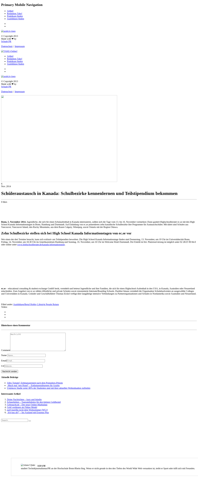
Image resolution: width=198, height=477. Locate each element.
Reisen (56, 304)
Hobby (33, 304)
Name (4, 355)
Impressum (20, 46)
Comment (5, 350)
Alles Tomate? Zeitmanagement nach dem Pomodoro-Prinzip (35, 383)
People (49, 304)
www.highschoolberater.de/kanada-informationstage (41, 244)
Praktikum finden (15, 16)
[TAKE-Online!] (9, 51)
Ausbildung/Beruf (21, 304)
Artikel (10, 11)
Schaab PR (6, 41)
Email (4, 360)
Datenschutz (6, 46)
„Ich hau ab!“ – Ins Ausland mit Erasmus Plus (28, 412)
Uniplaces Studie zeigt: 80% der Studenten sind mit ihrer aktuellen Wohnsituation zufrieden (48, 388)
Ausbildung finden (15, 18)
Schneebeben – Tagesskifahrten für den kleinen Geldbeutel (34, 402)
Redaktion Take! (14, 13)
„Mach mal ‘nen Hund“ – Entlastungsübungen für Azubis (33, 385)
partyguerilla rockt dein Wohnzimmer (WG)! (27, 410)
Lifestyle (41, 304)
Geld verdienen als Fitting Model (22, 407)
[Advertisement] (99, 211)
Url (2, 366)
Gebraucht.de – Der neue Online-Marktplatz (27, 404)
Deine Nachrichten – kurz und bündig (24, 399)
